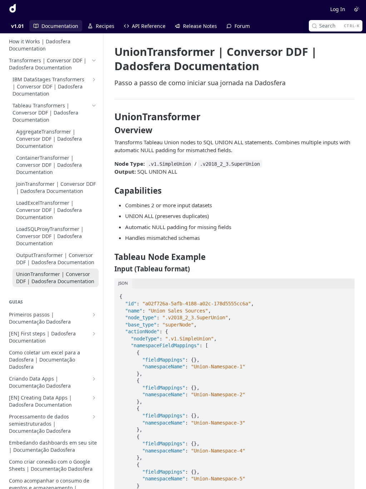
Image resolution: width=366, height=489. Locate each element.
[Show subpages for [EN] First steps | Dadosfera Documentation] (94, 334)
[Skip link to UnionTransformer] (110, 117)
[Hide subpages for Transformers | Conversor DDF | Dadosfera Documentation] (94, 60)
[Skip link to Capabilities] (110, 191)
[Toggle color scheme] (356, 9)
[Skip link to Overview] (110, 130)
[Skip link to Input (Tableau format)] (110, 269)
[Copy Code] (346, 294)
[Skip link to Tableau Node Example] (110, 257)
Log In (337, 9)
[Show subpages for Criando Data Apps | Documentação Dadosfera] (94, 379)
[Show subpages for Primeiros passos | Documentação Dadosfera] (94, 315)
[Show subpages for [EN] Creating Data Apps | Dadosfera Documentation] (94, 398)
